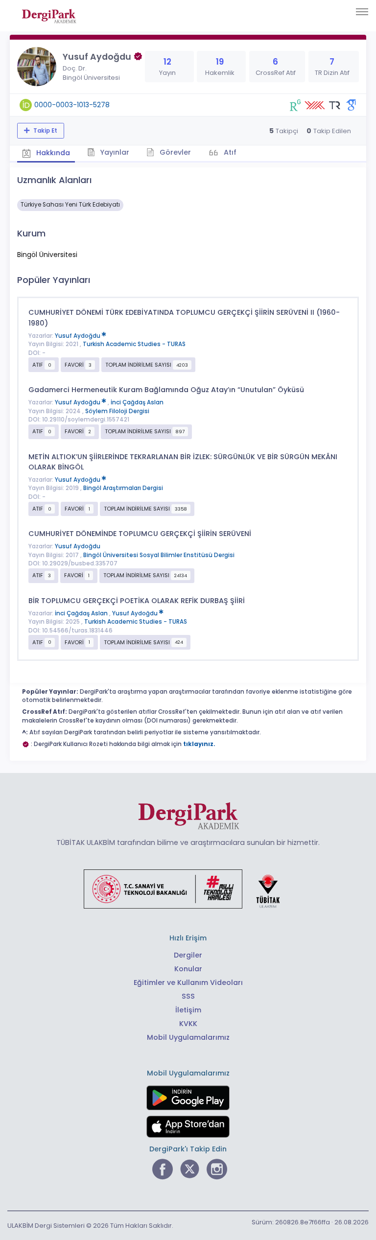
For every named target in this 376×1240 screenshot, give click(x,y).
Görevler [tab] (174, 152)
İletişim (188, 1010)
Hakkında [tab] (52, 153)
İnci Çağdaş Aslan (137, 402)
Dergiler (188, 955)
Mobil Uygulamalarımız (188, 1037)
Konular (188, 969)
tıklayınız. (199, 744)
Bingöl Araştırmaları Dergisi (123, 488)
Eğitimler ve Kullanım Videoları (188, 982)
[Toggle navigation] (362, 12)
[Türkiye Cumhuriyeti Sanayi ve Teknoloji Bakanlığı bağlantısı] (188, 888)
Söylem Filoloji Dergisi (117, 411)
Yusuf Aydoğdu (78, 336)
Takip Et (44, 131)
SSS (188, 996)
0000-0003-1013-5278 (72, 105)
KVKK (188, 1024)
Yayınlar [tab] (113, 152)
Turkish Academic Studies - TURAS (134, 344)
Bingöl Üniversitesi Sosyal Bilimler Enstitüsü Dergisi (159, 555)
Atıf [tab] (229, 152)
